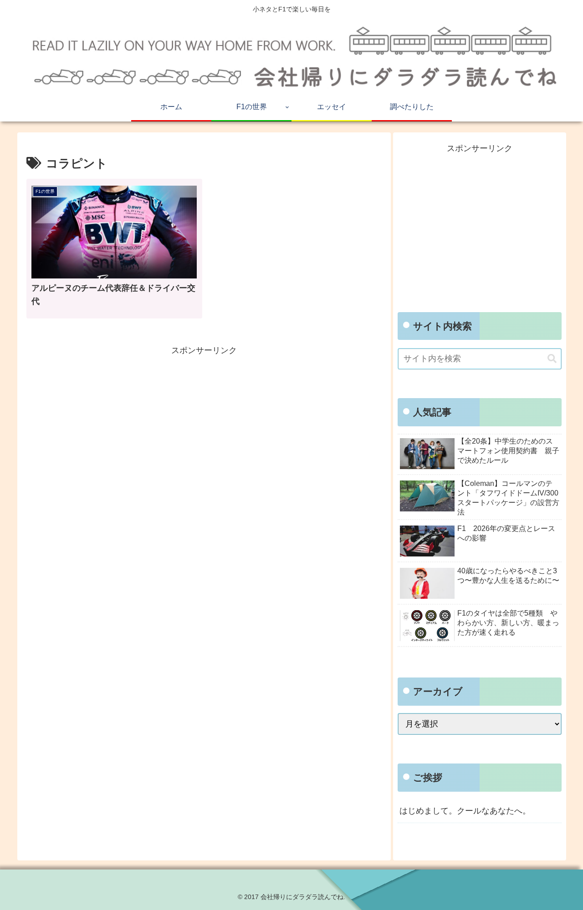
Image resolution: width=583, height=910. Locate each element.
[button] (552, 359)
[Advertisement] (204, 421)
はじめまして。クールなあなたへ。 (465, 810)
